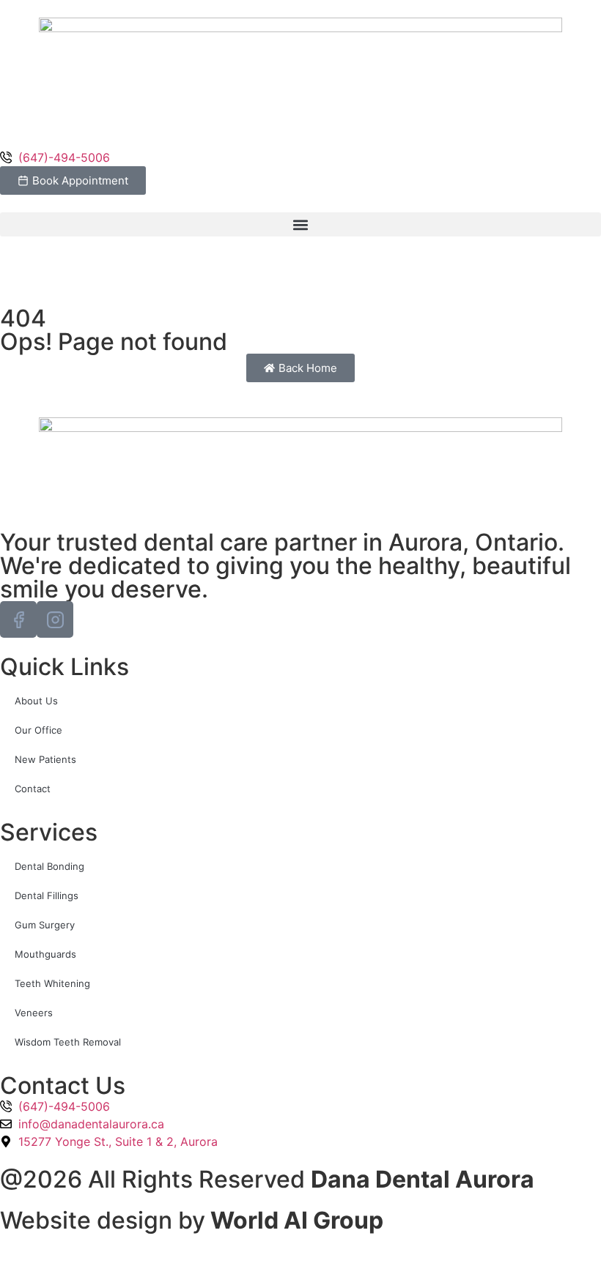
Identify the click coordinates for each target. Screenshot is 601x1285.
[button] (300, 224)
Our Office (38, 730)
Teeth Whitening (52, 983)
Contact (33, 788)
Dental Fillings (46, 895)
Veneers (35, 1012)
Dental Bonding (49, 866)
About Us (36, 701)
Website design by (191, 1220)
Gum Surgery (45, 925)
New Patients (45, 759)
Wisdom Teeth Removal (68, 1042)
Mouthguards (47, 954)
